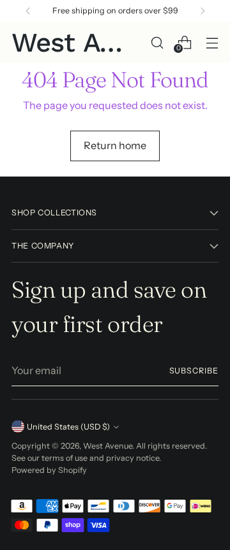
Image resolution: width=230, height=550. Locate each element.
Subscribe (193, 370)
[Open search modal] (157, 42)
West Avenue (107, 446)
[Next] (202, 11)
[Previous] (28, 11)
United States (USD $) (68, 426)
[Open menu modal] (212, 42)
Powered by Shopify (49, 470)
